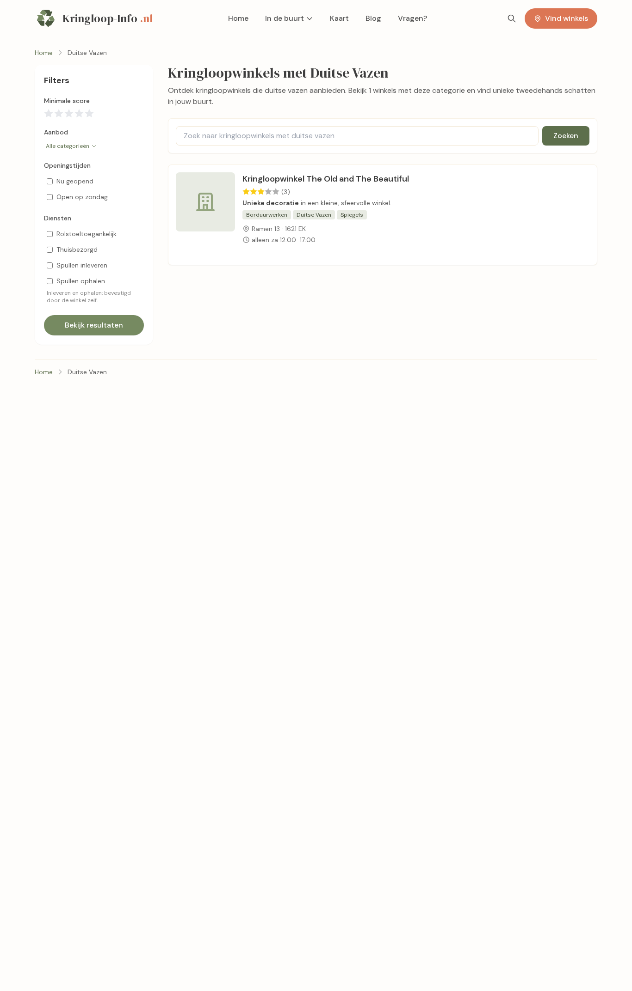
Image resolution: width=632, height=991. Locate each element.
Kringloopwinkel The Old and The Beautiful (325, 178)
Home (238, 18)
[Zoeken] (511, 18)
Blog (373, 18)
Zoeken (565, 135)
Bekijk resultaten (94, 325)
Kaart (339, 18)
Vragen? (412, 18)
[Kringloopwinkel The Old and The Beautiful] (205, 214)
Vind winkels (566, 18)
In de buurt (284, 18)
